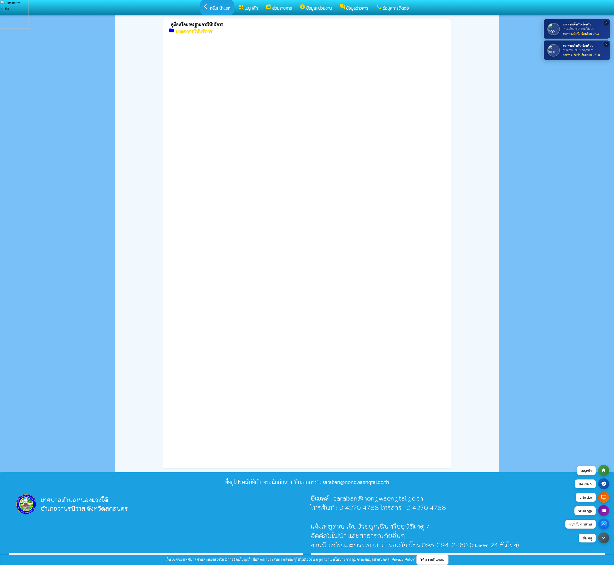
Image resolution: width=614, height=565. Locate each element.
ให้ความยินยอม (432, 560)
